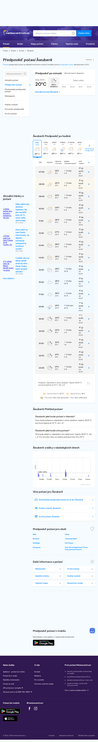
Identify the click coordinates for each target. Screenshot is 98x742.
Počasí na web (8, 684)
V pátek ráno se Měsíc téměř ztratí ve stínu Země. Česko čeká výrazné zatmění (22, 265)
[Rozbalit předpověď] (89, 162)
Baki (34, 534)
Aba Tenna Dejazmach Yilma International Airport (76, 548)
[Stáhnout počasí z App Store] (43, 643)
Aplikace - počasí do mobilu (14, 672)
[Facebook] (30, 711)
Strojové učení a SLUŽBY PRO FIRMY (16, 692)
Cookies (51, 736)
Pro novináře (39, 680)
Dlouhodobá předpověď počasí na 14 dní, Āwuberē (61, 500)
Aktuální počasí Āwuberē (46, 92)
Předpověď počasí (13, 84)
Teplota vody (72, 44)
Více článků (8, 278)
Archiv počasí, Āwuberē (49, 516)
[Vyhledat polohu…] (73, 33)
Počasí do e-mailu (10, 676)
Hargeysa (36, 547)
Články (54, 44)
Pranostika (48, 398)
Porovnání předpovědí (14, 109)
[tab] (37, 148)
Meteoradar (40, 569)
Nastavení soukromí (66, 736)
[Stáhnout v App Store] (10, 718)
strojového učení (66, 64)
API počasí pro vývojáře (12, 688)
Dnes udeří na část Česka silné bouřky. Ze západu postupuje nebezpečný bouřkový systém (22, 239)
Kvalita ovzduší (11, 104)
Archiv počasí (11, 113)
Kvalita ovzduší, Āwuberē (49, 508)
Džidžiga (36, 543)
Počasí (6, 44)
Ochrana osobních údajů (43, 684)
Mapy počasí (37, 44)
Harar (67, 534)
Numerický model (75, 583)
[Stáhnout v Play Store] (10, 711)
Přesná (5, 64)
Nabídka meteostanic (11, 680)
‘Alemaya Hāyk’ (71, 539)
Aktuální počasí (11, 80)
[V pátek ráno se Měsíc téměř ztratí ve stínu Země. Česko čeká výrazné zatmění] (8, 270)
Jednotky (89, 60)
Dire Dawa (69, 543)
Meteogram (10, 96)
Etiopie (13, 51)
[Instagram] (36, 711)
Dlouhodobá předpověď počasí (15, 90)
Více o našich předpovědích (75, 690)
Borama (36, 539)
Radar (20, 44)
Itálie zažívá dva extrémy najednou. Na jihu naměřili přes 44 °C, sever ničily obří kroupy (22, 212)
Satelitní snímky (42, 576)
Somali (21, 51)
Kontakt (37, 672)
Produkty (90, 44)
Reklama (37, 676)
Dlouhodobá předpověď (89, 150)
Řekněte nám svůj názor (86, 736)
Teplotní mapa (41, 583)
